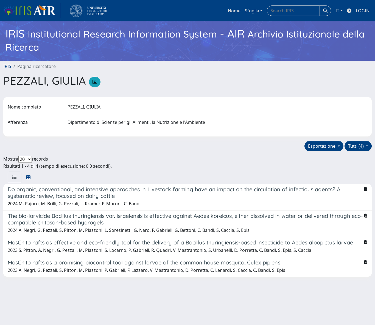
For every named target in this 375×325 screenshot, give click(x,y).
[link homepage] (32, 10)
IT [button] (337, 11)
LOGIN (363, 11)
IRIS (7, 66)
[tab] (14, 177)
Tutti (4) (356, 146)
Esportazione (322, 146)
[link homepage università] (88, 10)
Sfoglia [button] (252, 11)
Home (234, 11)
